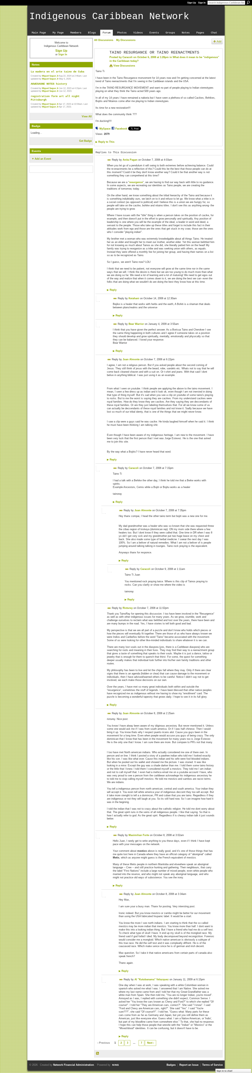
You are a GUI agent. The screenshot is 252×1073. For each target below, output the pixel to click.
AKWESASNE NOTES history (49, 83)
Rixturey (128, 607)
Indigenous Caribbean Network (109, 16)
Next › (150, 1042)
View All (87, 116)
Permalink (109, 160)
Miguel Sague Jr (50, 76)
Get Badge (85, 140)
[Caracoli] (100, 61)
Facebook (121, 128)
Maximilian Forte (139, 835)
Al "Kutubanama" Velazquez (151, 979)
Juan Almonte (131, 359)
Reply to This (104, 141)
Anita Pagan (130, 159)
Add (219, 41)
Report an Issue (188, 1064)
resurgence (136, 182)
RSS (97, 1053)
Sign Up (191, 2)
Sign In (202, 2)
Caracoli (127, 57)
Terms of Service (212, 1064)
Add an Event (43, 158)
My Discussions (125, 40)
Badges (171, 1064)
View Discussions (124, 65)
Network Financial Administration (73, 1064)
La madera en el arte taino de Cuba (57, 71)
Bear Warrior (136, 323)
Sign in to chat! (225, 1071)
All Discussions (103, 40)
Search (248, 2)
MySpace (104, 128)
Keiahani (134, 298)
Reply (112, 289)
